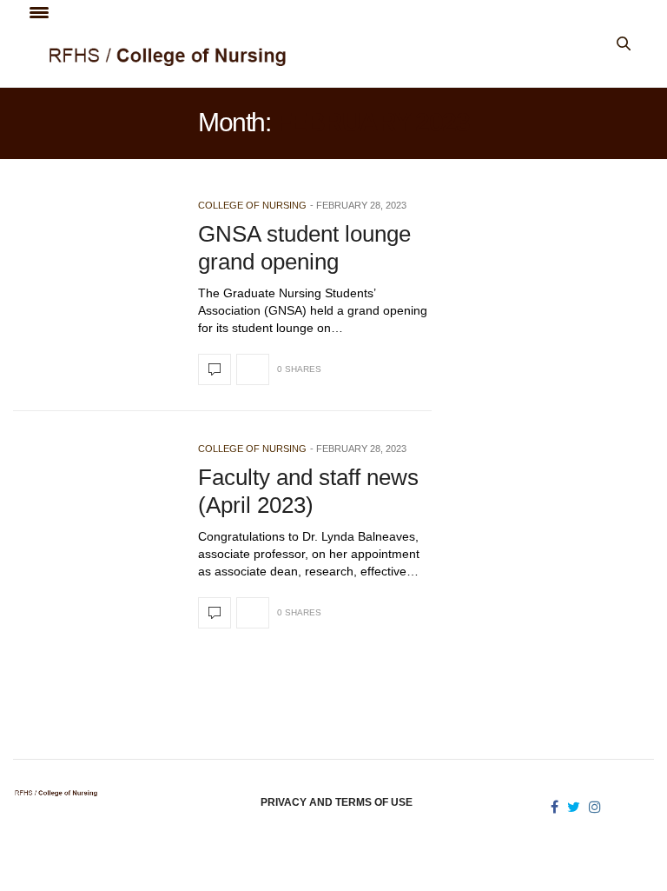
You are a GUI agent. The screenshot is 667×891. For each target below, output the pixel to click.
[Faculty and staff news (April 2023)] (214, 612)
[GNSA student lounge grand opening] (214, 369)
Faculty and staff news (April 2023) (308, 490)
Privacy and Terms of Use (337, 802)
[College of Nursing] (273, 56)
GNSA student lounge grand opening (304, 247)
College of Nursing (252, 205)
